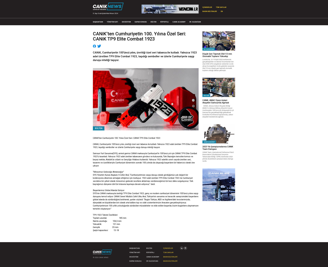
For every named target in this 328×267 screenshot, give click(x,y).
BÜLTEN (153, 22)
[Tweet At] (99, 46)
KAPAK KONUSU (141, 22)
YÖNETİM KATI (112, 22)
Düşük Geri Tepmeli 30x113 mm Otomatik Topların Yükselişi (217, 55)
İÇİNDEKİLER (207, 7)
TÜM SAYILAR (221, 7)
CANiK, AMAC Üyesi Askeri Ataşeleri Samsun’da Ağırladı (215, 101)
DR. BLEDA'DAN (195, 22)
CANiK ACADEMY (179, 22)
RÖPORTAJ (164, 22)
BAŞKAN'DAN (98, 22)
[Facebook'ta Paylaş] (94, 46)
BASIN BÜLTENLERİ (209, 11)
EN (222, 11)
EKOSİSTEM (126, 22)
